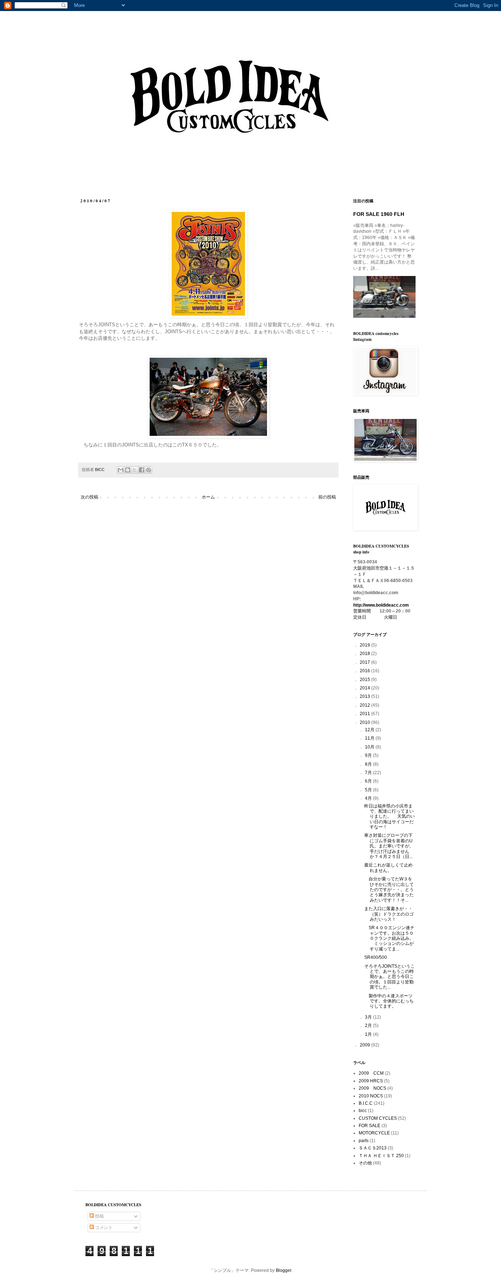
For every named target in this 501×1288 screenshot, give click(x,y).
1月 (369, 1034)
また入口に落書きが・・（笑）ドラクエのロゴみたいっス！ (389, 914)
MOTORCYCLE (374, 1133)
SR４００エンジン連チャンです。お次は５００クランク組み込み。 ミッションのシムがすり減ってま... (389, 938)
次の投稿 (89, 497)
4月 (369, 798)
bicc (363, 1110)
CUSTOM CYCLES (378, 1118)
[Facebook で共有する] (141, 470)
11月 (370, 738)
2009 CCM (371, 1073)
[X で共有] (134, 470)
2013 (365, 696)
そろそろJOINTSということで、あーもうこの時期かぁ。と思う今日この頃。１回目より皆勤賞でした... (389, 977)
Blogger (283, 1270)
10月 (370, 747)
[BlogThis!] (127, 470)
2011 (365, 713)
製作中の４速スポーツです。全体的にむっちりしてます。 (389, 1001)
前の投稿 (327, 497)
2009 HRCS (371, 1080)
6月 (369, 781)
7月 (369, 772)
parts (364, 1140)
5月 (369, 789)
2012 (365, 705)
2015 (365, 679)
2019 (365, 645)
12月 (370, 729)
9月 (369, 755)
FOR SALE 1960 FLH (378, 214)
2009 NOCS (372, 1088)
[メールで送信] (120, 470)
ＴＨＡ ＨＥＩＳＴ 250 (381, 1155)
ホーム (208, 497)
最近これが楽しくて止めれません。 (388, 867)
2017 (365, 662)
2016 (365, 670)
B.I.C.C (366, 1103)
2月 (369, 1025)
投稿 (99, 1216)
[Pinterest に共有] (148, 470)
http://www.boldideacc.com (381, 605)
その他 (365, 1163)
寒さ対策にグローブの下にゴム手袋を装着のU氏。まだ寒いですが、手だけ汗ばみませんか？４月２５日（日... (389, 846)
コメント (103, 1227)
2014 (365, 688)
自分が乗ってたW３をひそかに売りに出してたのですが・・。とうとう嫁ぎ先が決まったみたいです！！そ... (389, 889)
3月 (369, 1017)
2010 (365, 722)
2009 (365, 1045)
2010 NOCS (371, 1096)
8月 (369, 764)
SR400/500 (375, 957)
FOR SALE (369, 1125)
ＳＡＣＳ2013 (373, 1148)
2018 (365, 653)
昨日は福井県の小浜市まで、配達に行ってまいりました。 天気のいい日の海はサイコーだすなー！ (389, 816)
